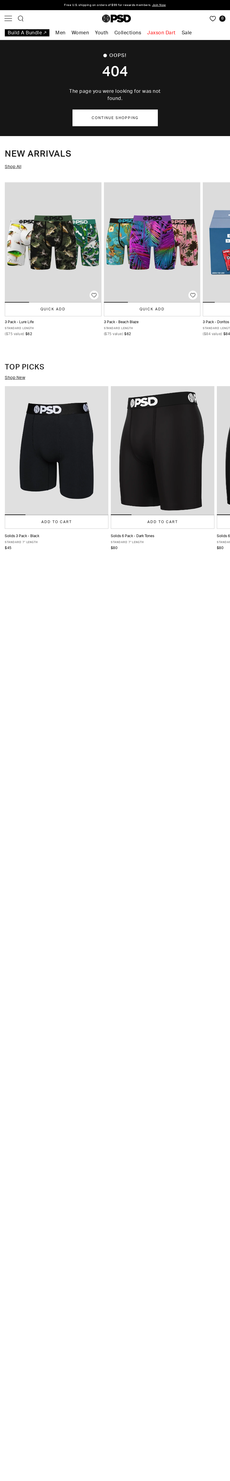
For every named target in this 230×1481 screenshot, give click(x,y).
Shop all (13, 167)
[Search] (20, 18)
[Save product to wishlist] (94, 295)
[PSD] (116, 18)
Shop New (15, 378)
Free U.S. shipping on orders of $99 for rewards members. (115, 5)
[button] (15, 514)
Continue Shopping (115, 118)
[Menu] (8, 18)
